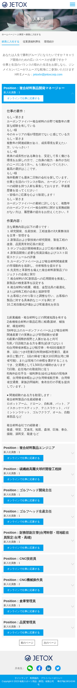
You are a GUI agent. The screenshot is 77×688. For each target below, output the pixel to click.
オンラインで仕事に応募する (23, 98)
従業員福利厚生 (31, 41)
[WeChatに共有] (30, 668)
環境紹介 (49, 41)
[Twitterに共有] (58, 668)
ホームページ (8, 34)
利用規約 (34, 678)
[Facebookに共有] (39, 668)
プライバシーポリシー (51, 678)
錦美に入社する (10, 41)
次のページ (50, 642)
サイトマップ (21, 678)
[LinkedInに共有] (48, 668)
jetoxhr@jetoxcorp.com (47, 74)
